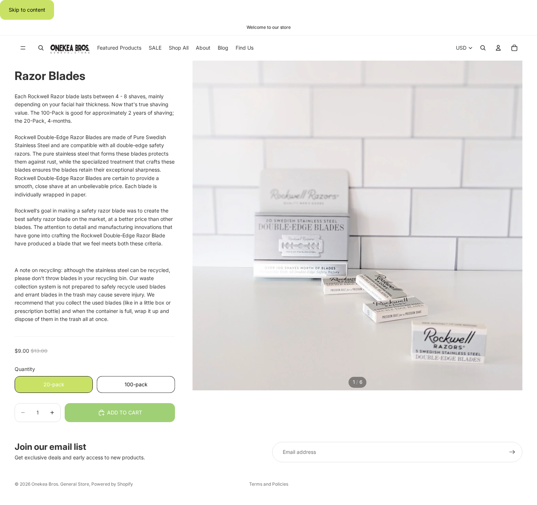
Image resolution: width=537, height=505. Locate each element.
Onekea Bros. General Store (60, 484)
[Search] (41, 48)
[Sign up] (512, 452)
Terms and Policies (268, 484)
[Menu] (23, 48)
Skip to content (27, 10)
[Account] (498, 48)
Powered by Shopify (112, 484)
